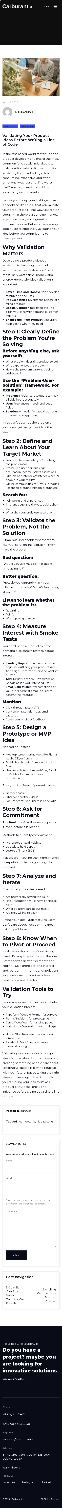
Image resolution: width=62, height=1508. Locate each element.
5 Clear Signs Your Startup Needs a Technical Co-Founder (15, 1295)
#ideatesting (27, 126)
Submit (16, 1255)
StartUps (25, 1110)
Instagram (29, 1482)
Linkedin (47, 1482)
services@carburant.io (18, 1439)
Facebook (9, 1482)
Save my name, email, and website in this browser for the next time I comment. (28, 1202)
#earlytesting (10, 126)
